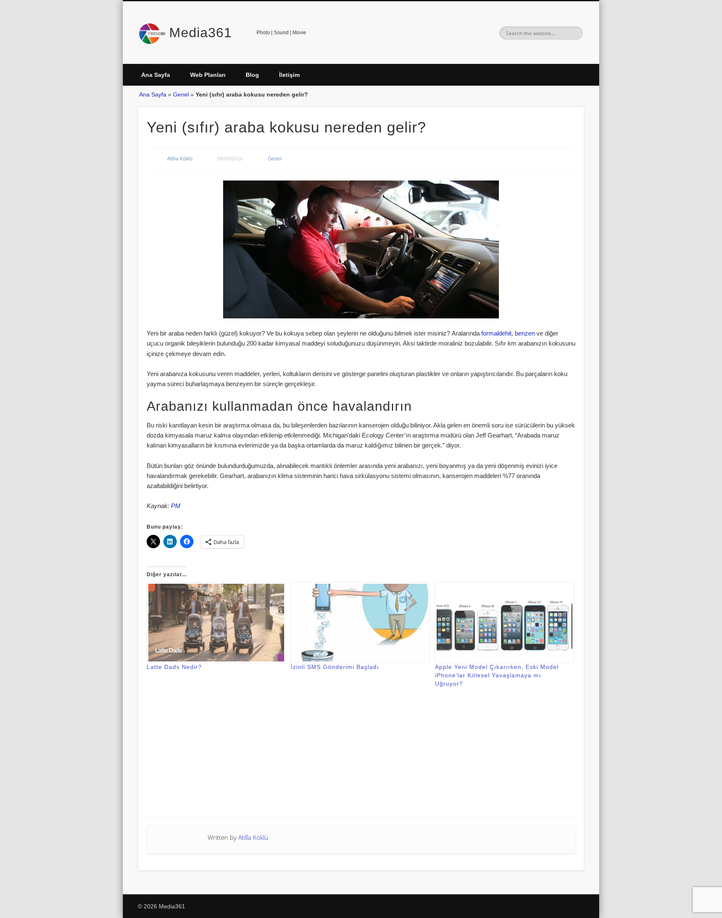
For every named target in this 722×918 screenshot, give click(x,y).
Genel (181, 94)
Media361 (200, 32)
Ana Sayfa (155, 74)
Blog (252, 74)
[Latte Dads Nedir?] (214, 622)
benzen (525, 333)
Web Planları (208, 74)
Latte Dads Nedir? (174, 667)
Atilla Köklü (180, 159)
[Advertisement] (361, 758)
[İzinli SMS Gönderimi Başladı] (359, 622)
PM (175, 505)
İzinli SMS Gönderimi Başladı (335, 667)
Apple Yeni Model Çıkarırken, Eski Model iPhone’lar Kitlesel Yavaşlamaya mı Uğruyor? (497, 675)
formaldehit (496, 333)
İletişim (289, 74)
